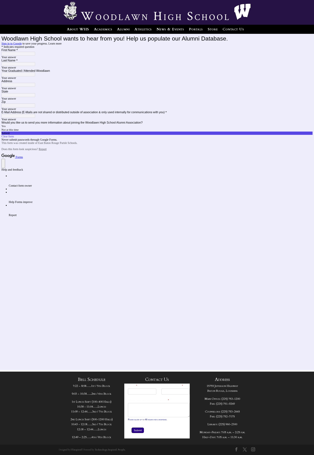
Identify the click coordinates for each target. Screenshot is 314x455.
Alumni (123, 29)
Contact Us (233, 29)
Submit (138, 430)
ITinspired (76, 449)
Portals (196, 29)
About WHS (78, 29)
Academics (103, 29)
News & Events (170, 29)
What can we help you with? (148, 400)
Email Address (172, 386)
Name (132, 386)
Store (213, 29)
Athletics (143, 29)
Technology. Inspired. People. (110, 449)
